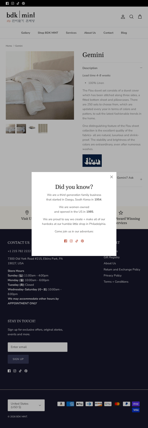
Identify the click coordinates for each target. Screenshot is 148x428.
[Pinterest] (82, 241)
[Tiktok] (76, 241)
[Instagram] (71, 241)
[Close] (111, 177)
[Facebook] (65, 241)
